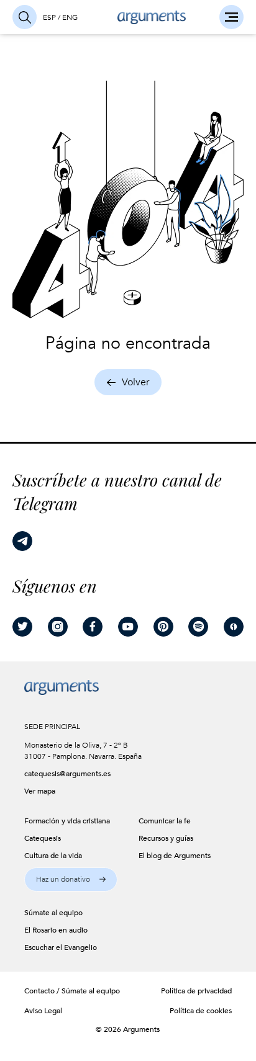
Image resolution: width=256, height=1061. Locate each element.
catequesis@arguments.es (65, 774)
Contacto (39, 991)
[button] (71, 879)
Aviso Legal (43, 1011)
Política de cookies (201, 1011)
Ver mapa (39, 791)
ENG (70, 17)
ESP (49, 17)
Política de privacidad (196, 991)
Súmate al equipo (91, 991)
